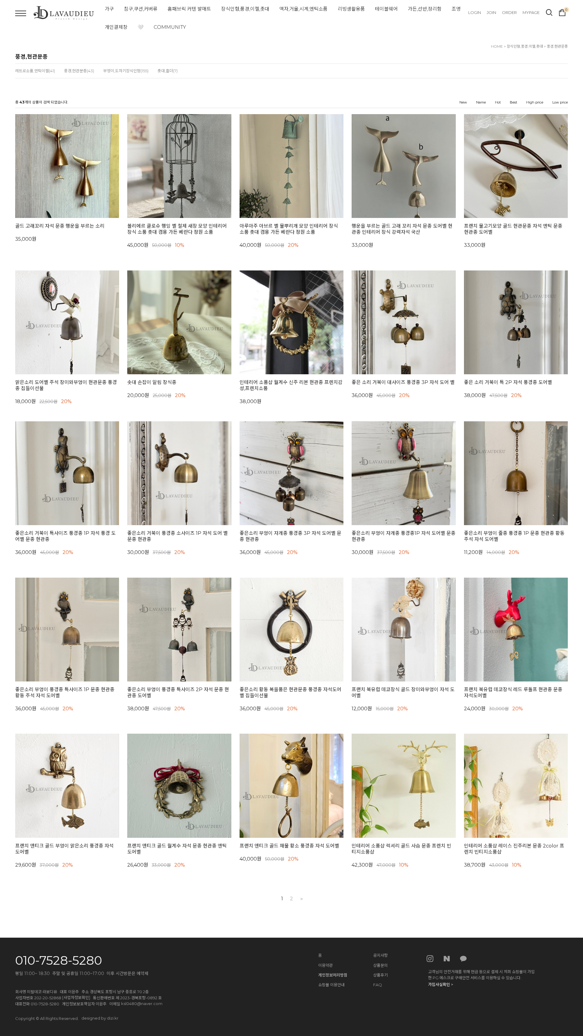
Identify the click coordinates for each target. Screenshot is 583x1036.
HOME (497, 46)
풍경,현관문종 (557, 46)
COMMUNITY (170, 27)
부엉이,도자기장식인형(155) (125, 70)
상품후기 (380, 975)
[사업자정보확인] (76, 997)
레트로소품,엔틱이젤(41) (35, 70)
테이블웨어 (386, 9)
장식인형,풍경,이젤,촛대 (245, 9)
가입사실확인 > (440, 984)
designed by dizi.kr (99, 1018)
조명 (456, 9)
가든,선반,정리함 (425, 9)
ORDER (509, 12)
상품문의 (380, 965)
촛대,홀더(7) (168, 70)
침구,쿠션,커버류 (141, 9)
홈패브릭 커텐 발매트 (189, 9)
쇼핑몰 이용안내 (331, 984)
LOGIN (474, 12)
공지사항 (380, 955)
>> (301, 899)
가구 (109, 9)
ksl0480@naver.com (141, 1003)
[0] (562, 11)
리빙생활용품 (351, 9)
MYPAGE (531, 12)
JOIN (491, 12)
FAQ (377, 984)
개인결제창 (116, 27)
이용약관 (325, 965)
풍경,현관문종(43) (79, 70)
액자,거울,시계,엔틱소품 (303, 9)
